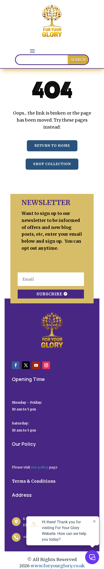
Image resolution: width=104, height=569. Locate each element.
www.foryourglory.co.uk (57, 566)
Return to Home (52, 145)
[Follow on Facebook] (16, 365)
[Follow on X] (26, 365)
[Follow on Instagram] (46, 365)
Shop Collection (52, 164)
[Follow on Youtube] (36, 365)
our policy (39, 467)
